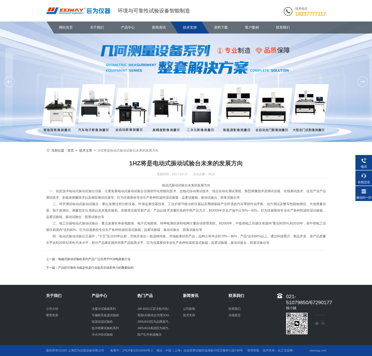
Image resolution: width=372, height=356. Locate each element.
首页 (70, 150)
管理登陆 (253, 350)
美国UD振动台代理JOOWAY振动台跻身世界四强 (155, 315)
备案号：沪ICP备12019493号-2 (131, 350)
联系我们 (283, 27)
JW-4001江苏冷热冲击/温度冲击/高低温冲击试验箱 (155, 308)
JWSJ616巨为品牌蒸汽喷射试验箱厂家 (155, 321)
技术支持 (190, 27)
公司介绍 (52, 308)
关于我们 (97, 27)
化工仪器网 (285, 350)
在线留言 (235, 315)
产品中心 (128, 27)
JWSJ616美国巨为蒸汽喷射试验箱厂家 (155, 328)
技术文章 (85, 150)
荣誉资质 (52, 315)
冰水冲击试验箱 (102, 334)
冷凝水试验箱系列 (104, 308)
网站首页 (66, 27)
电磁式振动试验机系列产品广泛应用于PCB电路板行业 (94, 259)
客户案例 (252, 27)
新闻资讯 (159, 27)
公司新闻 (189, 308)
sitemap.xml (318, 350)
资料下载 (221, 27)
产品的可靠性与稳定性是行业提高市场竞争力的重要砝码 (95, 267)
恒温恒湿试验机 (102, 321)
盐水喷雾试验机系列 (105, 328)
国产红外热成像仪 (149, 334)
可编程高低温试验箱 (105, 315)
